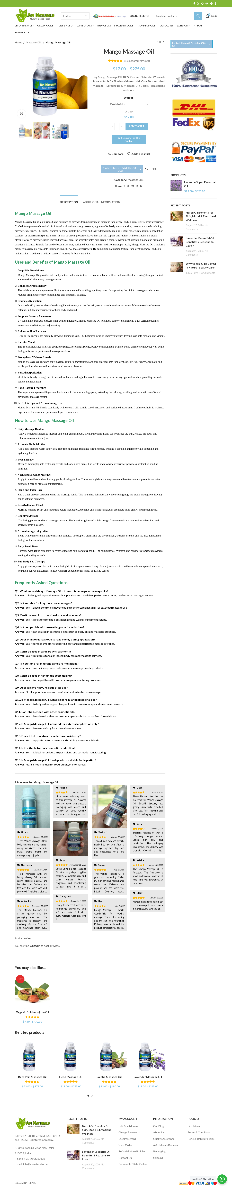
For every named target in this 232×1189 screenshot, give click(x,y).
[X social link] (198, 3)
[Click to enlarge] (21, 113)
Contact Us (125, 1157)
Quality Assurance (163, 1138)
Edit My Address (128, 1126)
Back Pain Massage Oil (32, 1076)
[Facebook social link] (194, 3)
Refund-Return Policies (132, 1151)
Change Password (129, 1132)
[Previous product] (157, 42)
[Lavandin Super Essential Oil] (176, 186)
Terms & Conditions (199, 1132)
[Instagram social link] (202, 3)
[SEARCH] (198, 16)
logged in (35, 945)
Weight (128, 97)
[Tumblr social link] (215, 3)
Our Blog (158, 1126)
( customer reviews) (137, 60)
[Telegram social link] (141, 186)
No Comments (207, 272)
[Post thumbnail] (177, 221)
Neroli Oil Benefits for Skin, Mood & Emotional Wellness (201, 216)
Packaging (159, 1151)
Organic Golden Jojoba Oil (32, 1012)
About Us (158, 1132)
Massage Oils (34, 42)
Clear (130, 111)
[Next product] (163, 42)
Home (18, 42)
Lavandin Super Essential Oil (200, 183)
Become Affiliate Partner (133, 1164)
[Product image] (32, 991)
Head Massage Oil (70, 1076)
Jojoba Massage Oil (109, 1076)
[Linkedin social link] (137, 186)
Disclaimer (194, 1126)
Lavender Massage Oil (148, 1076)
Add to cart (136, 126)
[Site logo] (36, 15)
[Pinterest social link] (211, 3)
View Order (125, 1145)
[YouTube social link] (206, 3)
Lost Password (127, 1138)
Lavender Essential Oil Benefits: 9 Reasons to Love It (200, 241)
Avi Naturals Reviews (165, 1145)
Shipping (158, 1157)
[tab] (69, 200)
